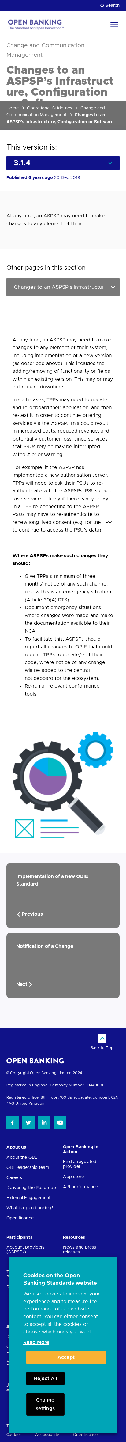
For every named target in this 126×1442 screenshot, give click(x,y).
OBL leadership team (28, 1167)
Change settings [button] (45, 1404)
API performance (80, 1187)
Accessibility (47, 1434)
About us (16, 1147)
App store (73, 1177)
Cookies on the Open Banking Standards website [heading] (60, 1279)
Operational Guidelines (49, 108)
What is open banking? (30, 1208)
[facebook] (12, 1122)
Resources (74, 1237)
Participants (19, 1237)
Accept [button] (66, 1357)
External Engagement (28, 1198)
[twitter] (28, 1122)
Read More (36, 1342)
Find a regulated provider (80, 1164)
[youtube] (60, 1122)
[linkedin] (44, 1122)
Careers (14, 1178)
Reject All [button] (45, 1378)
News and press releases (79, 1249)
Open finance (20, 1218)
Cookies (14, 1434)
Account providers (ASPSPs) (25, 1249)
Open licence (85, 1434)
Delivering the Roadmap (31, 1188)
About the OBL (21, 1157)
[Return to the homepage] (35, 24)
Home (12, 108)
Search (113, 5)
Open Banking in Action (81, 1149)
